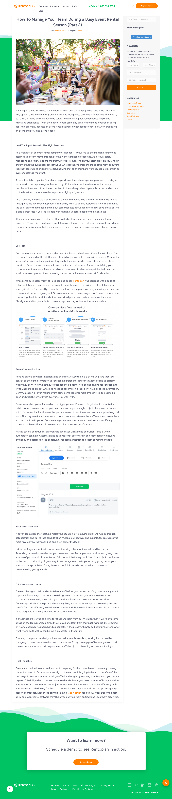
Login (131, 6)
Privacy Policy (107, 785)
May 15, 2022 (60, 31)
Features (43, 6)
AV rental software (134, 103)
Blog (41, 11)
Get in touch (74, 692)
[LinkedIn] (142, 785)
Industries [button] (55, 6)
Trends (79, 31)
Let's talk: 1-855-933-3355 (101, 6)
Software (64, 789)
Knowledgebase (133, 110)
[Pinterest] (156, 785)
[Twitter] (136, 785)
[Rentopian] (24, 7)
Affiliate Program (88, 785)
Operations (131, 113)
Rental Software (133, 116)
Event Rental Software (83, 789)
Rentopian (78, 280)
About (66, 6)
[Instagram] (149, 785)
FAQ (74, 6)
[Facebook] (129, 785)
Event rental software (135, 106)
